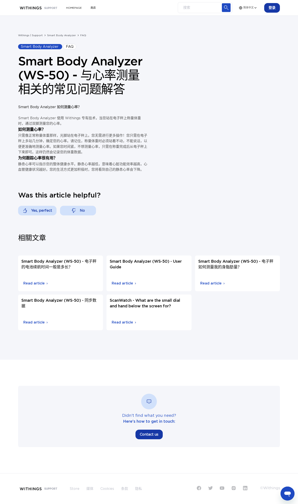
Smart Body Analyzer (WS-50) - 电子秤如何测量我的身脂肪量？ (235, 264)
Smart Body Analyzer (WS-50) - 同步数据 (58, 303)
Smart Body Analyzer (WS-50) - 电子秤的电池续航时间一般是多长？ (58, 264)
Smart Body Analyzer (61, 35)
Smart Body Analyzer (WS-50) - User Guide (146, 264)
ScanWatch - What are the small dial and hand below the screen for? (145, 303)
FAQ (83, 35)
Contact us (149, 434)
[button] (272, 8)
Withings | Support (30, 35)
